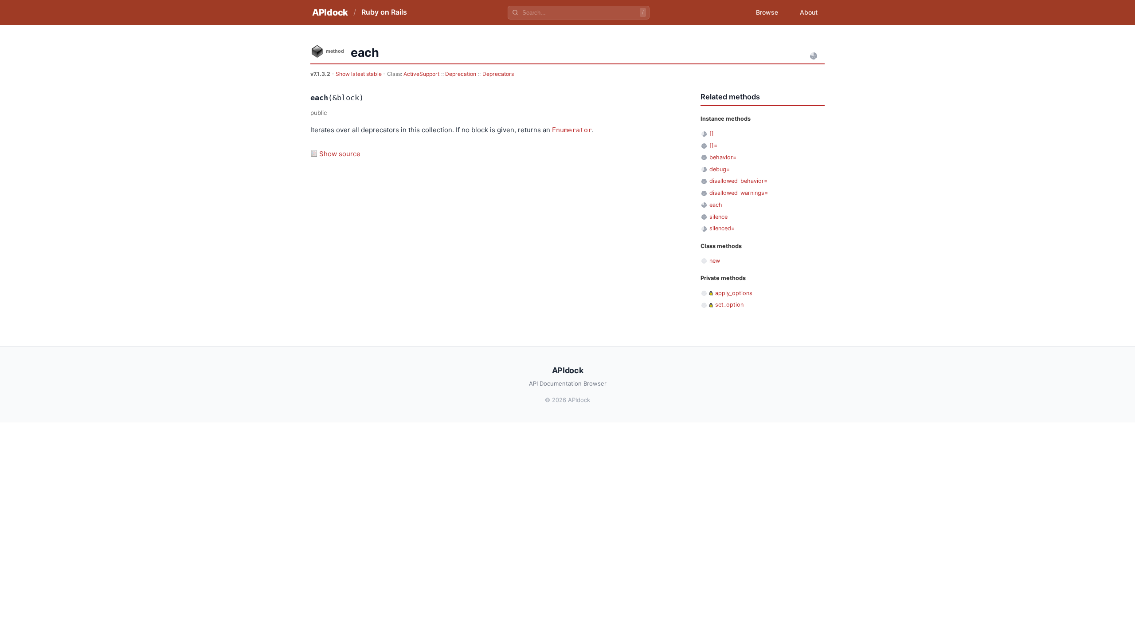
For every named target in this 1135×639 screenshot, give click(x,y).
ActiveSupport (421, 74)
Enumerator (572, 130)
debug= (719, 169)
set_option (729, 304)
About (809, 12)
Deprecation (460, 74)
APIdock (330, 12)
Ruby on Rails (384, 12)
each (715, 204)
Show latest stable (359, 74)
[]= (713, 145)
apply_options (733, 293)
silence (718, 216)
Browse (767, 12)
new (714, 260)
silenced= (722, 228)
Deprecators (498, 74)
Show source (339, 154)
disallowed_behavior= (738, 181)
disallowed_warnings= (738, 192)
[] (711, 133)
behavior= (722, 157)
